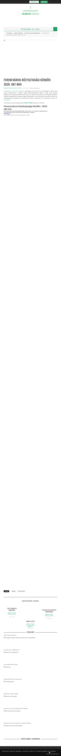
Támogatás (34, 2)
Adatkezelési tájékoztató (29, 751)
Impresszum (12, 751)
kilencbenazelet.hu (55, 753)
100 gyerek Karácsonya (11, 664)
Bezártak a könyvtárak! (11, 694)
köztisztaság (21, 591)
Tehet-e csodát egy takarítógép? (12, 609)
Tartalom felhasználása (41, 751)
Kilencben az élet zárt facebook (14, 91)
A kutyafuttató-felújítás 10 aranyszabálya (49, 611)
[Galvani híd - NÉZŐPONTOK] (30, 657)
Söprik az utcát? (30, 621)
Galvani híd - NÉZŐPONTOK (12, 650)
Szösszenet (30, 632)
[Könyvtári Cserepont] (30, 642)
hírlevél (44, 2)
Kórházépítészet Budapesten (13, 679)
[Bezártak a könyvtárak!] (30, 701)
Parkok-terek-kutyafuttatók (12, 88)
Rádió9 (30, 626)
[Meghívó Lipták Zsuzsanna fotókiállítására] (30, 730)
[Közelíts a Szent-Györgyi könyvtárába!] (30, 716)
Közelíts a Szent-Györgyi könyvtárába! (16, 708)
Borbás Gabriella (35, 88)
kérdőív (13, 591)
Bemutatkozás (5, 751)
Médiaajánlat (19, 751)
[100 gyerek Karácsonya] (30, 672)
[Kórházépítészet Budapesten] (30, 686)
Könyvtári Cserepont (10, 635)
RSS (49, 751)
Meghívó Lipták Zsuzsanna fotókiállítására (17, 723)
